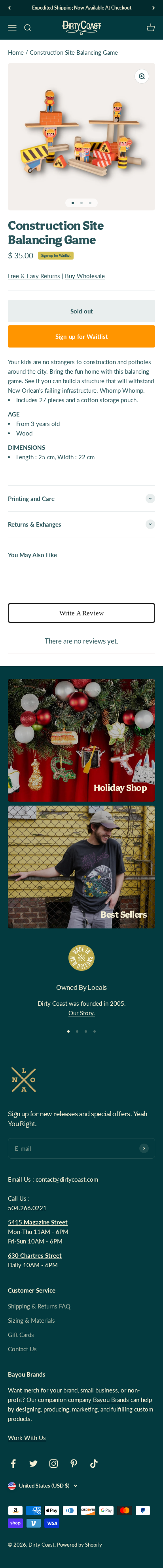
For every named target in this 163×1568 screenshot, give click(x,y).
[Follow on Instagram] (53, 1463)
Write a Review (81, 613)
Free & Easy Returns (34, 275)
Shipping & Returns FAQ (39, 1306)
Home (16, 52)
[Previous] (9, 8)
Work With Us (27, 1437)
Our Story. (81, 1012)
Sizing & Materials (31, 1320)
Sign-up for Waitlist (55, 255)
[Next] (153, 8)
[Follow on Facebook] (13, 1463)
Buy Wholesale (85, 275)
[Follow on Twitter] (33, 1463)
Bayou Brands (111, 1399)
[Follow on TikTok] (94, 1463)
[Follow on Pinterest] (73, 1463)
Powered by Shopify (79, 1544)
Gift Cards (21, 1334)
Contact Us (22, 1348)
